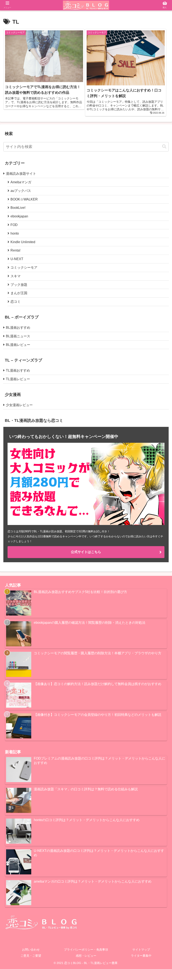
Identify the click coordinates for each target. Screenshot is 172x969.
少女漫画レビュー (19, 405)
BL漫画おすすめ (18, 327)
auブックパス (20, 191)
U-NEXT (16, 259)
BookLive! (17, 207)
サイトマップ (141, 949)
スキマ (15, 276)
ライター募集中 (141, 955)
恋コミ (15, 301)
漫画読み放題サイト (21, 173)
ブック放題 (18, 284)
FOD (14, 225)
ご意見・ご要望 (31, 955)
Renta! (15, 250)
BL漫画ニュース (18, 336)
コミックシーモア (23, 267)
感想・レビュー (86, 955)
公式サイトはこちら (86, 552)
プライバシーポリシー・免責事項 (86, 949)
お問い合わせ (31, 949)
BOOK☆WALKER (24, 199)
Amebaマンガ (20, 182)
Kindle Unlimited (22, 242)
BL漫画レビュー (18, 345)
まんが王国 (18, 293)
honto (14, 233)
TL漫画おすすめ (18, 370)
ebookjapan (19, 216)
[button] (164, 146)
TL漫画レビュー (18, 379)
